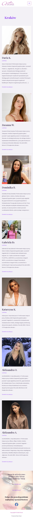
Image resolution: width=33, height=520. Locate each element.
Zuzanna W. (8, 125)
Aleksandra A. (9, 432)
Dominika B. (9, 187)
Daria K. (6, 57)
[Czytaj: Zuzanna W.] (16, 107)
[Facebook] (16, 504)
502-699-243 (17, 484)
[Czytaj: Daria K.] (16, 40)
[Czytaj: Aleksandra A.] (16, 414)
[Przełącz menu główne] (29, 3)
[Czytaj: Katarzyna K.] (16, 291)
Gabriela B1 (8, 242)
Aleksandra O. (9, 369)
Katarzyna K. (9, 309)
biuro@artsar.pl (16, 490)
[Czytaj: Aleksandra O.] (16, 352)
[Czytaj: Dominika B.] (16, 169)
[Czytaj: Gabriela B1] (11, 229)
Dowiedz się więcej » (7, 87)
